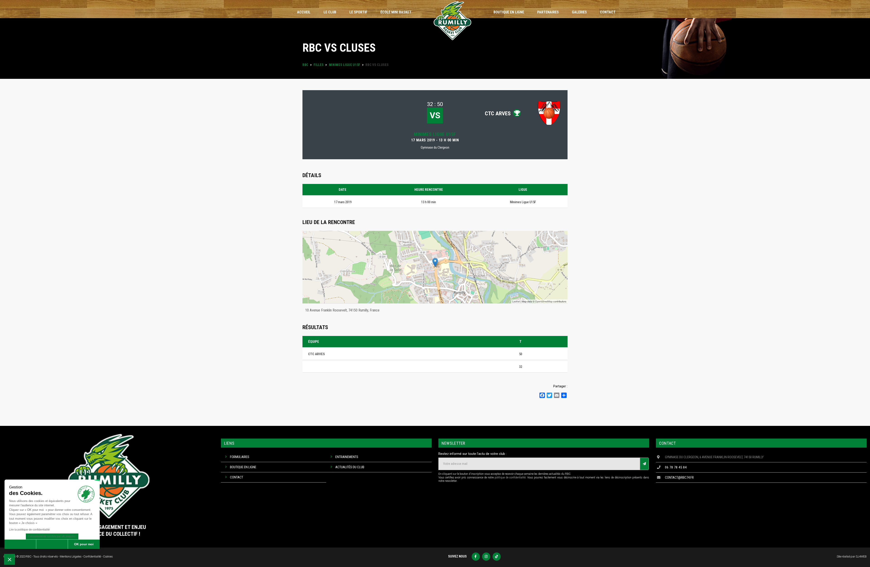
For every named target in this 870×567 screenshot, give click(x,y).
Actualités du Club (349, 467)
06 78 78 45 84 (676, 467)
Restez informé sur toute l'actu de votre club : (472, 454)
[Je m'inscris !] (644, 464)
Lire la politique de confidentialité (29, 529)
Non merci (20, 544)
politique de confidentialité (510, 477)
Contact (236, 477)
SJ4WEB (861, 556)
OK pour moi (84, 544)
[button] (9, 559)
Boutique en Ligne (243, 467)
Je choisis (52, 544)
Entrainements (346, 457)
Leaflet (516, 301)
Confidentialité (92, 556)
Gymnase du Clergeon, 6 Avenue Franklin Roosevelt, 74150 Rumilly (714, 457)
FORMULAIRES (239, 457)
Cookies (108, 556)
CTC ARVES (498, 113)
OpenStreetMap (544, 301)
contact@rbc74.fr (679, 477)
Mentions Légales (70, 556)
